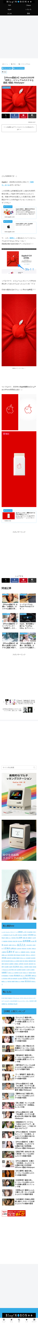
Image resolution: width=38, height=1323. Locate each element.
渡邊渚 (30, 966)
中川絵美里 (29, 932)
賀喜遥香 (15, 978)
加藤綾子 (30, 937)
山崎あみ (13, 948)
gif (3, 998)
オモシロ (26, 998)
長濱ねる (26, 978)
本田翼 (4, 958)
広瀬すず (10, 952)
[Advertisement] (19, 36)
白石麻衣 (32, 969)
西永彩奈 (5, 978)
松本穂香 (28, 958)
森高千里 (22, 961)
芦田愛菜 (11, 975)
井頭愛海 (25, 935)
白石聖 (28, 969)
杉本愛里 (13, 958)
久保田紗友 (6, 935)
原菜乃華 (15, 941)
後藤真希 (23, 952)
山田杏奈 (19, 948)
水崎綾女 (16, 963)
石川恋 (20, 972)
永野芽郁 (21, 963)
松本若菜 (33, 958)
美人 (6, 1003)
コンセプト (7, 1001)
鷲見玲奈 (28, 981)
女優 (35, 1001)
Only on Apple (8, 68)
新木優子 (23, 955)
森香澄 (18, 961)
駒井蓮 (9, 981)
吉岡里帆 (27, 941)
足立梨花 (20, 978)
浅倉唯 (10, 966)
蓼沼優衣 (28, 975)
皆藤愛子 (5, 972)
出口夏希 (19, 938)
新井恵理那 (10, 955)
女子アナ (21, 945)
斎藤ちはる (4, 955)
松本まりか (23, 958)
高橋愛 (13, 981)
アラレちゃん (16, 998)
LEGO (6, 998)
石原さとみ (11, 972)
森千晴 (3, 961)
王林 (15, 969)
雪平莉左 (32, 978)
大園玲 (10, 945)
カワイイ (30, 998)
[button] (32, 116)
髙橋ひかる (18, 981)
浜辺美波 (16, 966)
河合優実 (6, 966)
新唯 (15, 955)
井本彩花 (20, 935)
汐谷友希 (26, 963)
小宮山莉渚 (29, 945)
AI (2, 998)
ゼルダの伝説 (13, 1001)
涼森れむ (21, 966)
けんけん (7, 932)
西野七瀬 (10, 978)
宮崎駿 (3, 1003)
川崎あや (34, 948)
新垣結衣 (18, 955)
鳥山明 (15, 1003)
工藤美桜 (4, 952)
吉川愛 (32, 941)
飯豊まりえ (4, 981)
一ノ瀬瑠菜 (19, 932)
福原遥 (30, 972)
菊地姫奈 (17, 975)
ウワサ (21, 998)
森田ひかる (13, 961)
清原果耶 (26, 966)
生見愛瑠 (19, 969)
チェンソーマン (21, 1001)
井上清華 (15, 935)
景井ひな (28, 955)
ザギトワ (12, 932)
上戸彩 (24, 932)
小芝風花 (6, 948)
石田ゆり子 (25, 972)
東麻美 (18, 958)
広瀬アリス (18, 952)
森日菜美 (7, 961)
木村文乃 (33, 955)
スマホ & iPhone (19, 68)
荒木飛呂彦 (11, 1003)
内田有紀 (13, 937)
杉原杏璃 (9, 958)
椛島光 (26, 961)
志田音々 (28, 952)
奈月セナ (14, 945)
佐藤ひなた (8, 937)
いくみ (3, 932)
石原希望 (16, 972)
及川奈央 (20, 941)
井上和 (10, 935)
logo (5, 72)
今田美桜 (30, 935)
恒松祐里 (33, 952)
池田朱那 (31, 963)
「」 (12, 238)
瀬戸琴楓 (11, 969)
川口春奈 (29, 948)
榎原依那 (31, 961)
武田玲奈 (6, 963)
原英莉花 (10, 941)
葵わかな (22, 975)
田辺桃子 (23, 969)
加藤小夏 (25, 937)
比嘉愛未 (11, 963)
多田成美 (6, 945)
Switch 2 (10, 998)
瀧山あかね (6, 969)
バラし (27, 1001)
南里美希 (5, 941)
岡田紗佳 (24, 948)
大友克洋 (31, 1001)
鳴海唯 (22, 981)
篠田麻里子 (6, 975)
